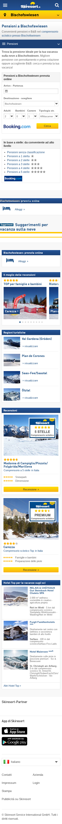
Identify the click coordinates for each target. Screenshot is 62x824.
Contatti (7, 774)
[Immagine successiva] (55, 301)
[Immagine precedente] (6, 301)
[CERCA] (57, 5)
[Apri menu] (5, 5)
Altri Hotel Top (11, 685)
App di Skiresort (13, 721)
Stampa (7, 791)
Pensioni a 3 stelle (18, 164)
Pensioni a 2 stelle (18, 160)
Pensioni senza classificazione (26, 152)
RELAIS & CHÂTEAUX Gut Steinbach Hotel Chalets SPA (42, 590)
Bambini (20, 110)
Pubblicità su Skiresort (16, 799)
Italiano (15, 762)
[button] (17, 127)
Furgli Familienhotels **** (42, 623)
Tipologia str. (46, 110)
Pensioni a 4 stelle (18, 168)
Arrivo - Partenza (13, 85)
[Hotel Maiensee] (10, 660)
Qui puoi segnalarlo (34, 200)
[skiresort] (31, 5)
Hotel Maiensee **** (41, 651)
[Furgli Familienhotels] (10, 630)
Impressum (9, 783)
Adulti (7, 110)
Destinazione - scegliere (18, 98)
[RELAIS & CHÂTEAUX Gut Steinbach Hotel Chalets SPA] (10, 596)
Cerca (47, 125)
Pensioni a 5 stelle (18, 171)
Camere (31, 110)
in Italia (35, 470)
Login (36, 783)
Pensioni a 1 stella (18, 156)
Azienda (38, 774)
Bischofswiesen (24, 15)
